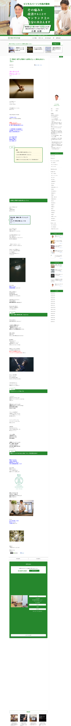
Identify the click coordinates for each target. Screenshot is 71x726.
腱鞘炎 (53, 206)
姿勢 (52, 189)
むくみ (53, 177)
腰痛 (52, 204)
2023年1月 (52, 305)
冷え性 (53, 183)
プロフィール (41, 37)
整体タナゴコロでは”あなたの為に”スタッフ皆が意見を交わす (27, 159)
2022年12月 (52, 307)
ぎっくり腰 (53, 173)
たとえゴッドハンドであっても (22, 157)
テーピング (53, 166)
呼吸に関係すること (54, 187)
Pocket (23, 553)
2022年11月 (52, 309)
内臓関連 (53, 181)
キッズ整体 (53, 162)
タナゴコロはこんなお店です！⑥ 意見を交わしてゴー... (58, 256)
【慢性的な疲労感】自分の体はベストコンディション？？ (56, 49)
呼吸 (52, 185)
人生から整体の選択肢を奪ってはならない (24, 154)
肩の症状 (53, 202)
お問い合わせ (58, 37)
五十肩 (53, 179)
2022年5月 (52, 321)
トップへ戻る (34, 37)
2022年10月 (52, 311)
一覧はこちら (56, 43)
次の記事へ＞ (38, 558)
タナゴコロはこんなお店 (54, 160)
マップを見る (37, 602)
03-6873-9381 (22, 571)
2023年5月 (52, 297)
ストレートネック (54, 175)
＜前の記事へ (18, 558)
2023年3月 (52, 301)
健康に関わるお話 (53, 169)
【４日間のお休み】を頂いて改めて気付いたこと (33, 724)
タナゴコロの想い (54, 164)
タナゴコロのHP (28, 635)
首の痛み (53, 220)
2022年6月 (52, 319)
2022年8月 (52, 315)
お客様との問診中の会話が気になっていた (24, 152)
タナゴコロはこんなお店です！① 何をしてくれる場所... (58, 241)
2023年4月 (52, 299)
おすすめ (52, 155)
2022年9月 (52, 313)
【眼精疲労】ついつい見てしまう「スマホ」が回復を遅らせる (20, 49)
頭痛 (52, 214)
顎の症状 (53, 218)
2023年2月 (52, 303)
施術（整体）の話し (38, 65)
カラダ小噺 (53, 224)
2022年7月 (52, 317)
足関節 (53, 212)
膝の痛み (53, 210)
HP (53, 37)
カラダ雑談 (53, 226)
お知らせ (52, 158)
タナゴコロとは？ (48, 37)
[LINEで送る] (16, 553)
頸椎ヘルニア (53, 216)
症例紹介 (52, 171)
